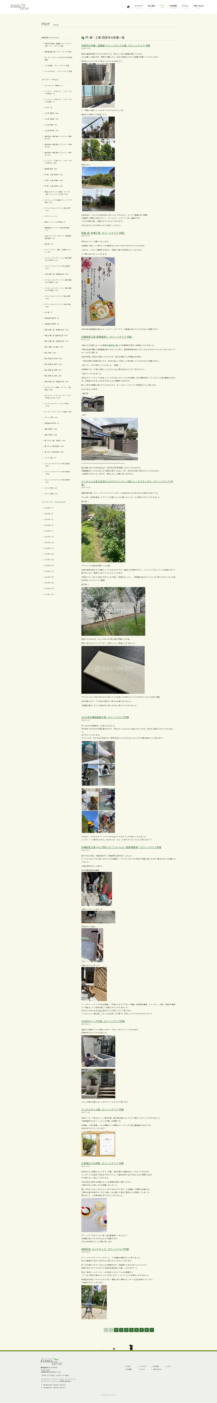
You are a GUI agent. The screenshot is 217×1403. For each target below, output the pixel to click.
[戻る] (106, 1330)
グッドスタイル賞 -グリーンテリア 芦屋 (102, 1109)
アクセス (142, 1369)
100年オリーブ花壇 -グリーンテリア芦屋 (103, 1021)
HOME (128, 1366)
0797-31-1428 (48, 1375)
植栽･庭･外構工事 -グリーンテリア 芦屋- (103, 233)
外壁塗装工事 (112, 345)
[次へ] (152, 1330)
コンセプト (143, 1366)
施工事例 (156, 1366)
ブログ (169, 1366)
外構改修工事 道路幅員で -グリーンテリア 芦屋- (107, 337)
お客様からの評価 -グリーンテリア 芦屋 (102, 1163)
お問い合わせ (157, 1369)
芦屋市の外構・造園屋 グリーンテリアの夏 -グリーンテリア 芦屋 (115, 45)
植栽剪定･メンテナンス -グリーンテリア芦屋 (105, 1249)
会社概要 (129, 1369)
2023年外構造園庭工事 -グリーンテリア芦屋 (105, 717)
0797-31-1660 (62, 1375)
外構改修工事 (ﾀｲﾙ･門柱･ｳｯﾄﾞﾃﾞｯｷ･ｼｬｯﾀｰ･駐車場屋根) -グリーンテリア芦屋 (121, 847)
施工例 (101, 1011)
